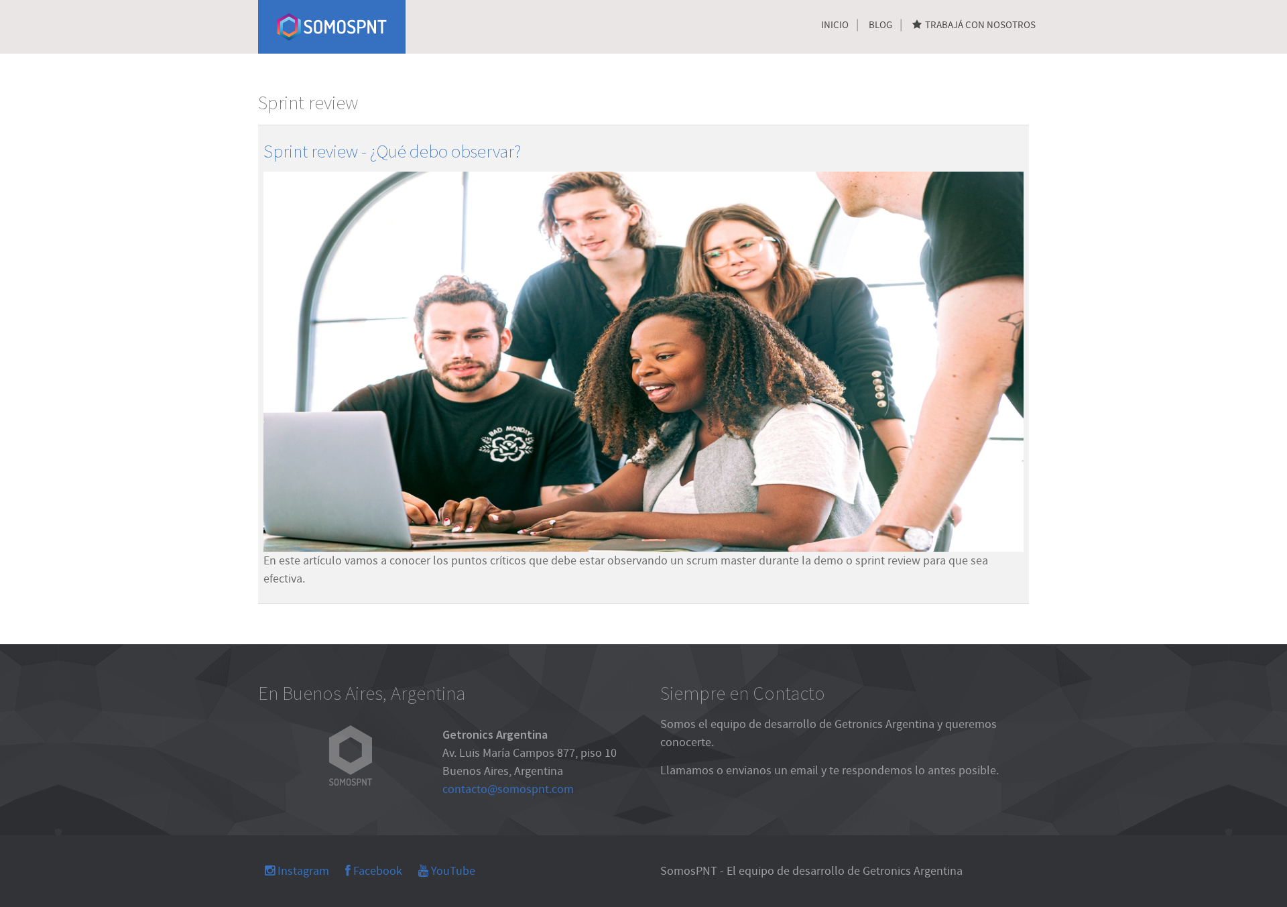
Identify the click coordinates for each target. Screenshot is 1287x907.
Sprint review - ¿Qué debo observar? (392, 150)
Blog (880, 25)
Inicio (835, 25)
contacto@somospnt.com (508, 789)
